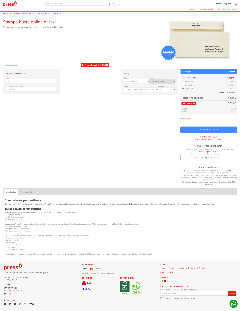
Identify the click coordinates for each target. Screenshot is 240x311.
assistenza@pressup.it (14, 290)
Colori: (126, 78)
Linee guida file (169, 272)
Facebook (5, 304)
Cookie (163, 268)
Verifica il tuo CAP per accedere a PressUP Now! (208, 138)
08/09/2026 (189, 85)
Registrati (228, 3)
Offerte (235, 9)
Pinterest (20, 304)
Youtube (15, 304)
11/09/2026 (189, 89)
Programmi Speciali (206, 9)
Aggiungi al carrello (209, 129)
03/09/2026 (189, 81)
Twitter (10, 304)
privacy (191, 298)
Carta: (126, 86)
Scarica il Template (11, 65)
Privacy (172, 268)
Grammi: (161, 86)
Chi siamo (226, 9)
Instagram (25, 304)
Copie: (8, 78)
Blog (30, 304)
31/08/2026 (190, 77)
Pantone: (153, 78)
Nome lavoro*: (186, 118)
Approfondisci (11, 192)
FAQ (218, 9)
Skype (5, 294)
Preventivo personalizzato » (209, 157)
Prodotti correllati (26, 192)
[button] (167, 281)
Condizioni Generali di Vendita (192, 268)
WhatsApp (10, 294)
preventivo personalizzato (208, 151)
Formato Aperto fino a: (14, 86)
